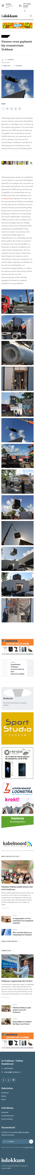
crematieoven (6, 198)
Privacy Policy (29, 1147)
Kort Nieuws (5, 1093)
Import (4, 36)
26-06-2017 (6, 62)
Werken (3, 1096)
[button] (30, 668)
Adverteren (4, 1112)
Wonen (3, 1099)
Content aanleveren (7, 1115)
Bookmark (19, 65)
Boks (9, 1168)
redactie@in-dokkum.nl (12, 1072)
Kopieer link (6, 65)
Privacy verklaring (7, 1119)
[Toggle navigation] (31, 16)
